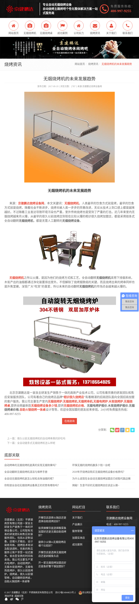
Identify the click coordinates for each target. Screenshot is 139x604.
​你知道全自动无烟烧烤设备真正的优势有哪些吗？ (32, 485)
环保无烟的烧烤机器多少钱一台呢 (91, 465)
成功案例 (77, 544)
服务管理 (77, 531)
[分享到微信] (112, 430)
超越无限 (19, 596)
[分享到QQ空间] (127, 430)
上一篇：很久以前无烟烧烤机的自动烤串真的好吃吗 (36, 438)
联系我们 (112, 507)
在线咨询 (69, 421)
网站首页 (80, 64)
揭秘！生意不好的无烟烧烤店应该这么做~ (95, 485)
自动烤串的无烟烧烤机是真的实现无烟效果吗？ (31, 465)
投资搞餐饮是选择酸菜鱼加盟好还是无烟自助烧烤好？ (52, 532)
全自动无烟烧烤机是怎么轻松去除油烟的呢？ (29, 478)
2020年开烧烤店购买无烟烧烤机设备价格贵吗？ (98, 472)
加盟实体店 (78, 537)
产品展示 (77, 524)
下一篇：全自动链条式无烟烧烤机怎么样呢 (31, 443)
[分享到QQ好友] (6, 599)
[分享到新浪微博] (117, 430)
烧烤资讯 (93, 64)
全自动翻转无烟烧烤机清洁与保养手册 (25, 472)
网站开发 (9, 596)
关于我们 (77, 517)
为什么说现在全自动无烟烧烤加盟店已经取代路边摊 (101, 478)
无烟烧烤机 (16, 277)
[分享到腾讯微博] (122, 430)
